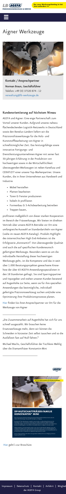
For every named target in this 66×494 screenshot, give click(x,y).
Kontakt (37, 486)
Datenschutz (23, 486)
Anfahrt (50, 486)
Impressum (7, 486)
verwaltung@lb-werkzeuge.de (22, 95)
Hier (5, 303)
